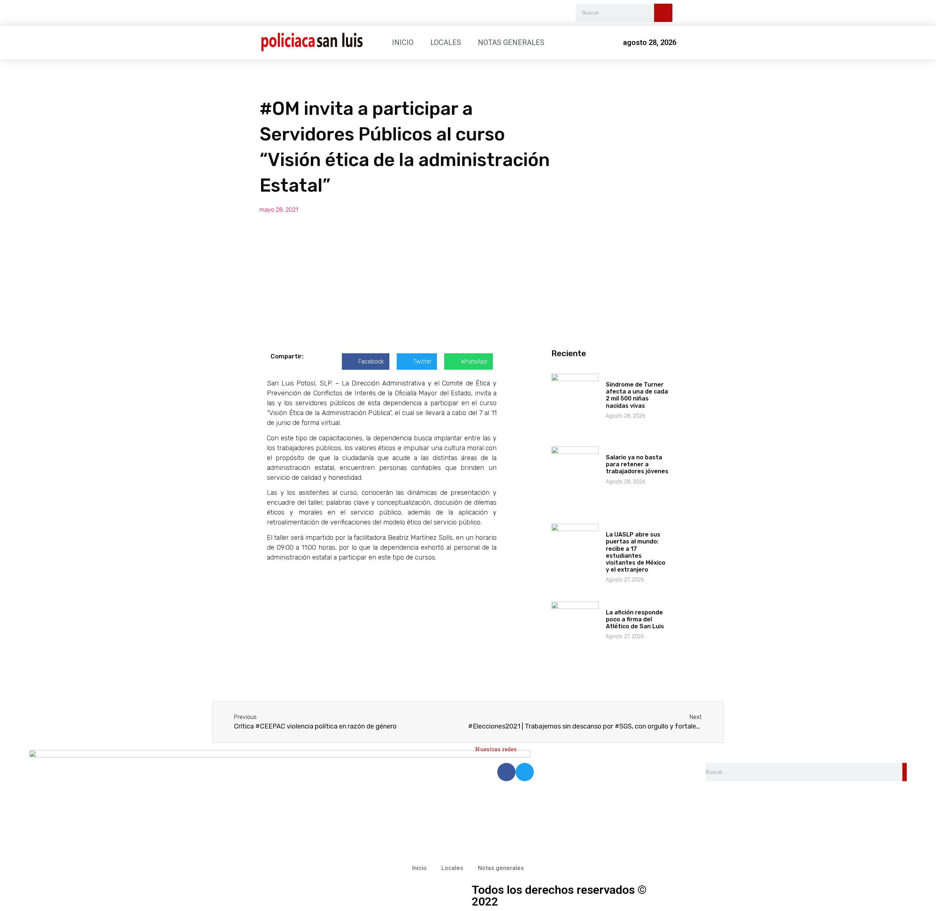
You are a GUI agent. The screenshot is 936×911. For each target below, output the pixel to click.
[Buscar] (663, 13)
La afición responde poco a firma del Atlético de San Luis (635, 619)
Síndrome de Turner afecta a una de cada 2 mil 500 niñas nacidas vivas (637, 395)
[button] (365, 361)
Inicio (403, 42)
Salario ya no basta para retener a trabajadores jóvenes (637, 464)
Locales (445, 42)
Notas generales (511, 42)
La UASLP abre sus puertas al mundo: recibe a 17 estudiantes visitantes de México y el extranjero (635, 552)
